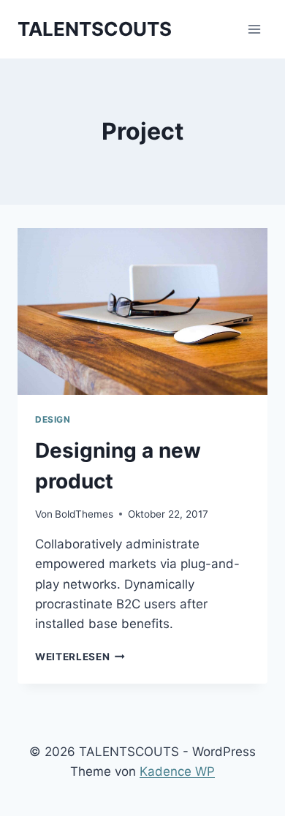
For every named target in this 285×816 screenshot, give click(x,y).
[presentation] (142, 311)
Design (53, 419)
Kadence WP (177, 771)
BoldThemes (84, 514)
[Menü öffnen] (253, 29)
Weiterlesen (80, 656)
